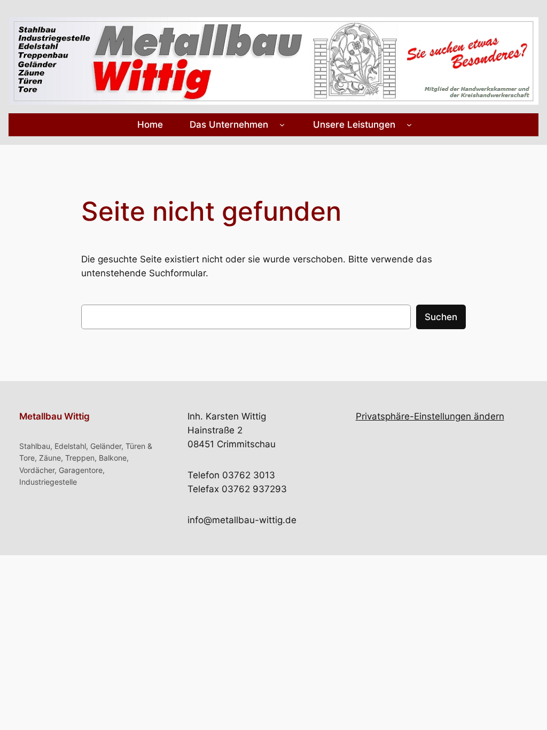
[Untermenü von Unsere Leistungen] (409, 124)
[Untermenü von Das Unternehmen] (282, 124)
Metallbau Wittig (54, 416)
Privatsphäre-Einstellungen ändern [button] (430, 416)
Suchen (441, 317)
